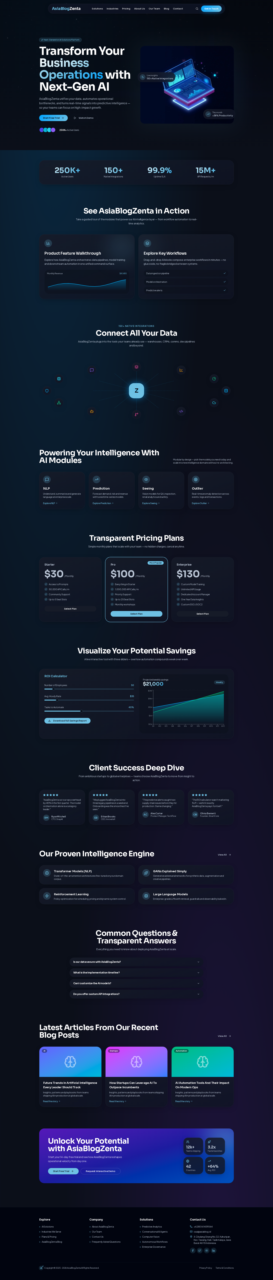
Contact (178, 8)
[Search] (197, 9)
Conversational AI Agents (155, 1231)
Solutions (97, 8)
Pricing (126, 8)
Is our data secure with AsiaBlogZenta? (97, 962)
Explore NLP (49, 503)
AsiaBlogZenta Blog (52, 1241)
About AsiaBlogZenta (103, 1226)
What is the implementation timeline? (96, 972)
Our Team (154, 8)
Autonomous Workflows (155, 1241)
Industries (112, 8)
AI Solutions (48, 1226)
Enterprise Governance (154, 1246)
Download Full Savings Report (70, 720)
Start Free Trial (51, 118)
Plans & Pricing (49, 1236)
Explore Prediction (102, 503)
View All (222, 854)
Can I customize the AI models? (92, 983)
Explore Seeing (149, 503)
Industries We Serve (51, 1231)
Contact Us (97, 1236)
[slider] (53, 689)
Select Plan (70, 608)
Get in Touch (211, 8)
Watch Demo (86, 118)
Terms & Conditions (225, 1268)
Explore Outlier (199, 503)
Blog (166, 8)
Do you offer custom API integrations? (96, 994)
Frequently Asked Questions (106, 1241)
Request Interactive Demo (100, 1171)
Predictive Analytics (152, 1226)
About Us (139, 8)
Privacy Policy (205, 1268)
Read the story (50, 1101)
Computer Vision (151, 1236)
